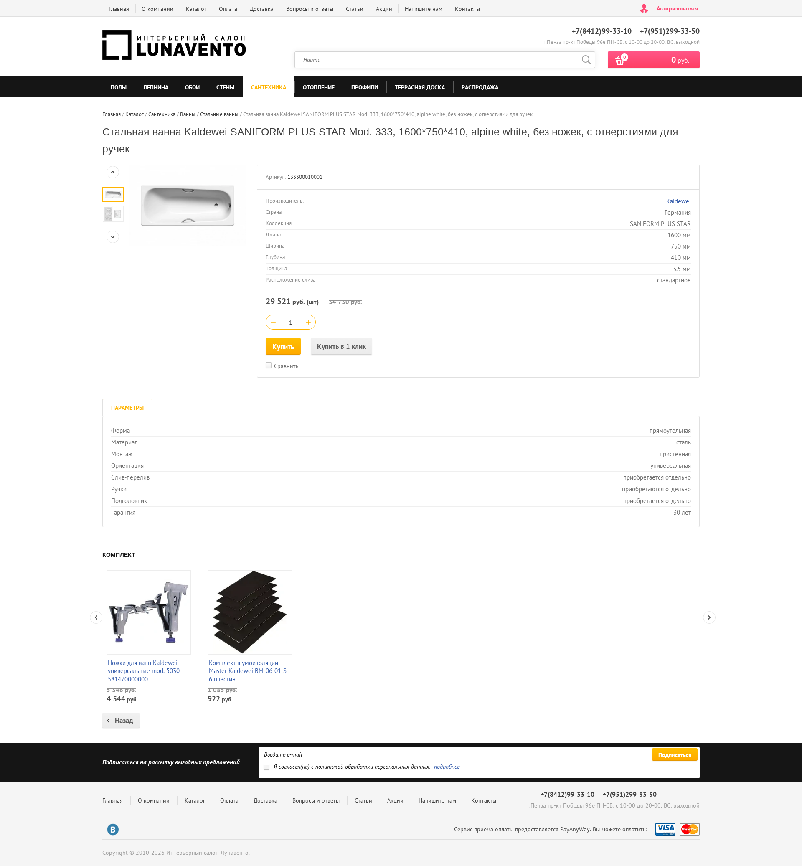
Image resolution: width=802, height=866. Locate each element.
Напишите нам (423, 9)
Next (113, 237)
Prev (113, 172)
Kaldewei (678, 201)
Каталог (196, 9)
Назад (124, 720)
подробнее (446, 766)
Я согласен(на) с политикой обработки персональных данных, (366, 766)
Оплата (228, 9)
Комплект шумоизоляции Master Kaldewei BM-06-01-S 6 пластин (248, 671)
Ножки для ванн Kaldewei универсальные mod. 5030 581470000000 (144, 671)
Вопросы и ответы (309, 9)
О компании (157, 9)
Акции (384, 9)
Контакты (467, 9)
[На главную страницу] (175, 46)
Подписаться (674, 755)
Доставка (262, 9)
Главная (119, 9)
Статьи (354, 9)
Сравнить (286, 366)
